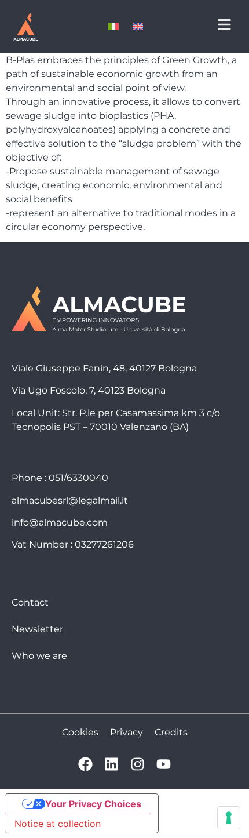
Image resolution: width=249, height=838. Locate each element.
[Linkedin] (111, 764)
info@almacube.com (60, 522)
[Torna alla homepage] (25, 27)
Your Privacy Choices (93, 804)
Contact (30, 602)
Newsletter (37, 629)
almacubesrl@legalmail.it (70, 500)
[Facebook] (85, 764)
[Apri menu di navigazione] (224, 24)
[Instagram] (137, 764)
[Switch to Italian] (113, 27)
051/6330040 (78, 477)
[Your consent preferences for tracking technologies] (229, 818)
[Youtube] (164, 764)
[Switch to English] (138, 27)
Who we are (39, 655)
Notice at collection (57, 823)
